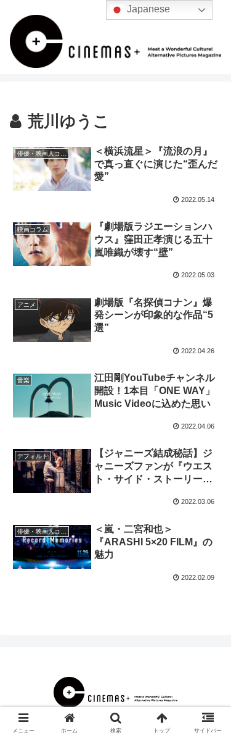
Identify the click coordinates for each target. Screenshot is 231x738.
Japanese (147, 9)
